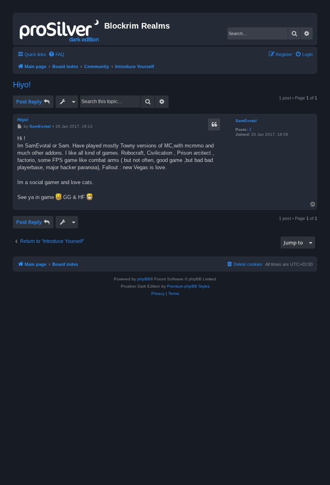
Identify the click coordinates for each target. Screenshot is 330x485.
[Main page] (59, 29)
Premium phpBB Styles (188, 286)
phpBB (143, 279)
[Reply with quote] (214, 124)
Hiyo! (22, 84)
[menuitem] (56, 54)
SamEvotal (246, 120)
